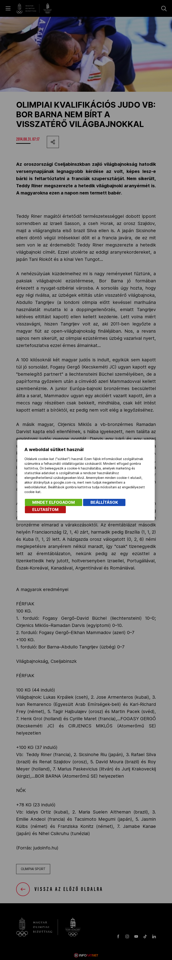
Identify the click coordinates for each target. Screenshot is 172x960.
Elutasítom (45, 509)
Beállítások (104, 502)
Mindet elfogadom (53, 502)
